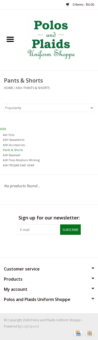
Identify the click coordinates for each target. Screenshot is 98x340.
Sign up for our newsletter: (49, 218)
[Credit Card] (77, 333)
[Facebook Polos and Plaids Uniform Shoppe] (49, 245)
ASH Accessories (14, 145)
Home (8, 88)
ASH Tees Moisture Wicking (21, 160)
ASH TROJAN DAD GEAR (18, 165)
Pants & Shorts (37, 88)
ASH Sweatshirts (13, 140)
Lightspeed (30, 326)
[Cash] (88, 333)
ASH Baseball (11, 155)
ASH (19, 88)
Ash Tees (8, 135)
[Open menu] (10, 39)
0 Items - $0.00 (83, 4)
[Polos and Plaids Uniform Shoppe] (59, 39)
